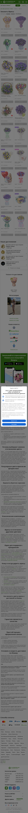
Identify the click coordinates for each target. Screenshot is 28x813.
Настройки (14, 424)
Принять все (14, 420)
